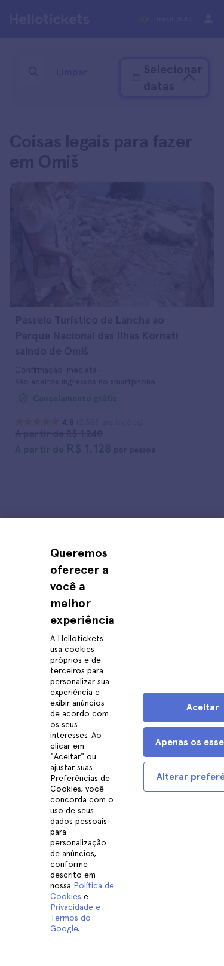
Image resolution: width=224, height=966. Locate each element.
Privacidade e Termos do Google (75, 917)
